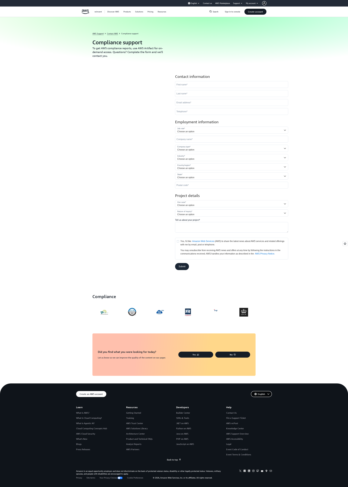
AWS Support (98, 33)
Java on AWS (182, 433)
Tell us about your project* (187, 220)
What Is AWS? (82, 412)
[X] (240, 471)
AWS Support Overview (237, 433)
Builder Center (183, 412)
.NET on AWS (182, 423)
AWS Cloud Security (85, 433)
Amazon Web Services (203, 241)
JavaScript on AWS (185, 444)
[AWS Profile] (264, 3)
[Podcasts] (266, 471)
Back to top (172, 459)
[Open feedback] (345, 243)
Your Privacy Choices (108, 478)
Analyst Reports (133, 444)
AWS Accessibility (234, 439)
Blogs (79, 444)
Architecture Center (135, 433)
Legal (228, 444)
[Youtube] (262, 471)
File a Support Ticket (236, 418)
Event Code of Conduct (237, 449)
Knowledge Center (235, 428)
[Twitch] (258, 471)
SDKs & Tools (182, 418)
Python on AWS (183, 428)
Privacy (79, 478)
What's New (81, 439)
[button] (113, 11)
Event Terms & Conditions (238, 454)
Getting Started (133, 412)
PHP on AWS (182, 439)
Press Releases (83, 449)
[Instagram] (253, 471)
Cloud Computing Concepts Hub (91, 428)
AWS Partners (132, 449)
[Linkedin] (249, 471)
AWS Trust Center (134, 423)
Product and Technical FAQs (139, 439)
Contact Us (231, 412)
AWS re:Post (232, 423)
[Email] (271, 471)
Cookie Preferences (135, 478)
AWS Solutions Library (137, 428)
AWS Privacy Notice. (265, 254)
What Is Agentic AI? (85, 423)
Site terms (90, 478)
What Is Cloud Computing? (89, 418)
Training (130, 418)
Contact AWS (112, 33)
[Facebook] (245, 471)
